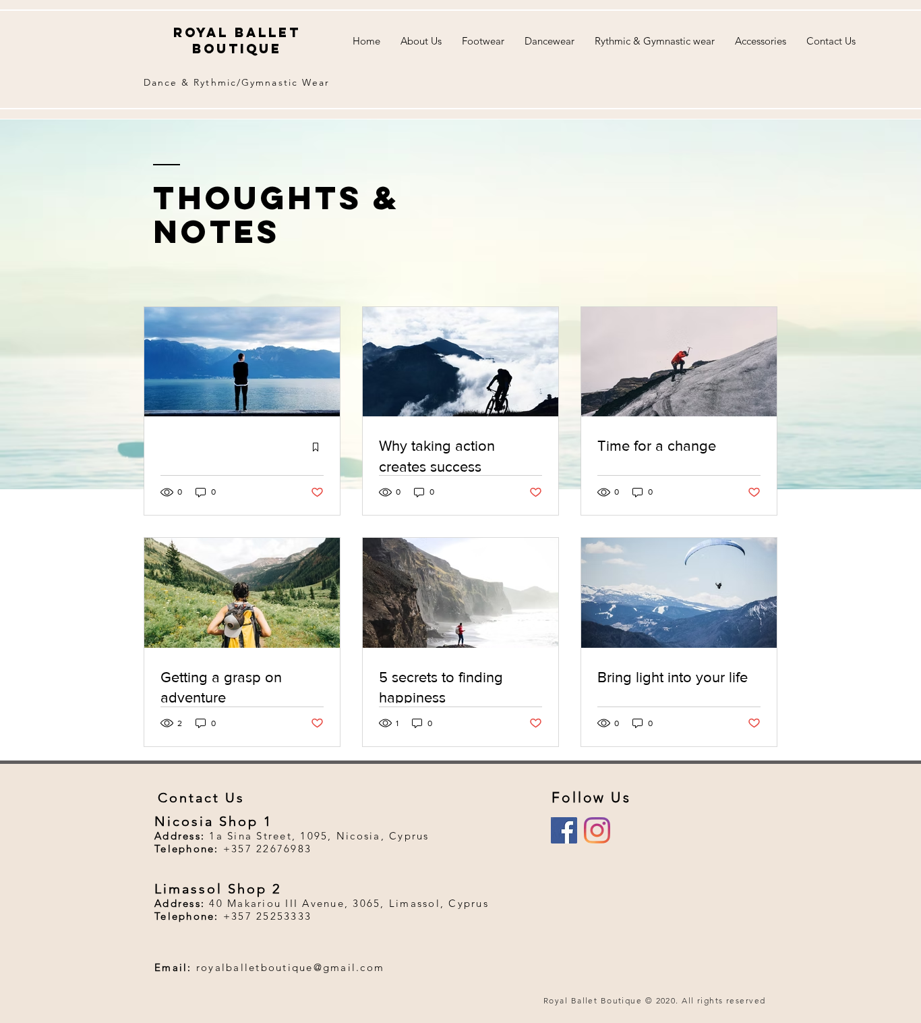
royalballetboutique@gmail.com (290, 967)
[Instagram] (597, 830)
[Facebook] (564, 830)
